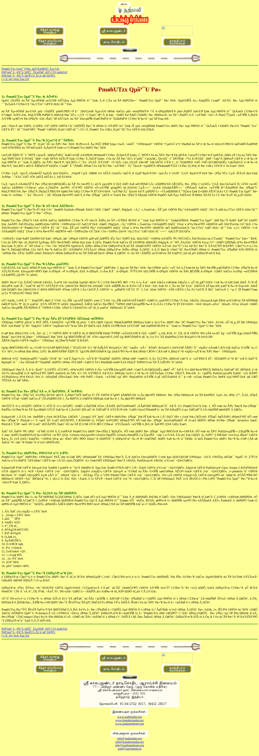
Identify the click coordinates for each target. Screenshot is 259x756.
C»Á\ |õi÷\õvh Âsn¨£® (15, 79)
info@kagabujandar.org (129, 742)
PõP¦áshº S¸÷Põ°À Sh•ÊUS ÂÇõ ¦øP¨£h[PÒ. (29, 75)
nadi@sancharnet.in (129, 748)
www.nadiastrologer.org (129, 723)
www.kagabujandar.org (129, 720)
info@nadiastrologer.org (129, 745)
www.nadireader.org (129, 717)
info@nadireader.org (129, 738)
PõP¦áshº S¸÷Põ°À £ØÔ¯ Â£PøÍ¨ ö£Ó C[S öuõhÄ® (34, 72)
